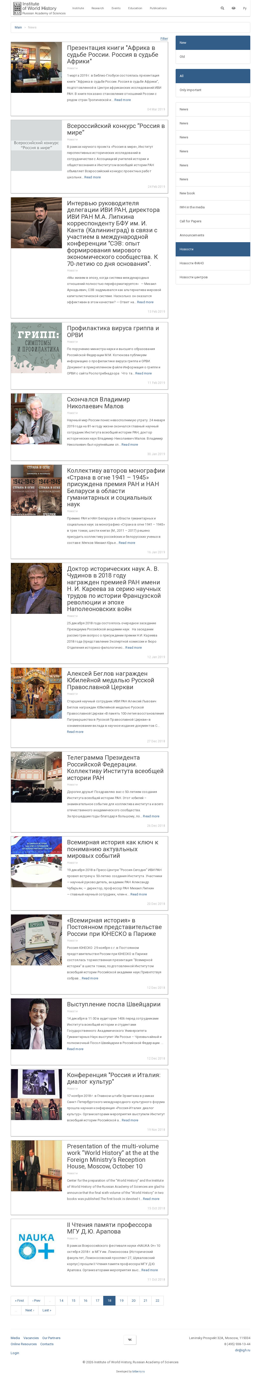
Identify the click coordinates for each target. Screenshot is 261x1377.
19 (121, 1300)
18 (109, 1300)
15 (73, 1300)
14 (61, 1300)
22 (157, 1300)
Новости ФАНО (192, 263)
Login (15, 1353)
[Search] (222, 8)
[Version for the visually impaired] (233, 8)
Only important (190, 90)
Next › (29, 1310)
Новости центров (194, 277)
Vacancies (31, 1338)
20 (133, 1300)
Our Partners (51, 1338)
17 (97, 1300)
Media (15, 1338)
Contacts (47, 1344)
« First (19, 1300)
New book (187, 193)
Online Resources (24, 1344)
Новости (187, 249)
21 (145, 1300)
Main (18, 27)
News (184, 109)
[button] (164, 38)
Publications (158, 8)
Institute (78, 8)
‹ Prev (36, 1300)
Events (116, 8)
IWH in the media (192, 207)
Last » (47, 1310)
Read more (122, 100)
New (183, 43)
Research (98, 8)
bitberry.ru (138, 1371)
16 (85, 1300)
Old (182, 57)
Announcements (192, 235)
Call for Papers (191, 221)
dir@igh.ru (242, 1350)
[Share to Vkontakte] (130, 1339)
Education (135, 8)
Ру (244, 8)
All (182, 76)
